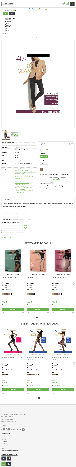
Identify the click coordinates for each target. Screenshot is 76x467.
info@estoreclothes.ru (9, 421)
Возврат (3, 448)
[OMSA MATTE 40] (38, 261)
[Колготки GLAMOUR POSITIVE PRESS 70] (63, 341)
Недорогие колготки (20, 186)
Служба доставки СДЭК (46, 183)
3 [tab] (39, 317)
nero (6, 213)
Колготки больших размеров (23, 187)
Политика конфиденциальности (10, 450)
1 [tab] (34, 317)
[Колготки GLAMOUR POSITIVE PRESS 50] (38, 341)
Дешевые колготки (20, 184)
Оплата (3, 439)
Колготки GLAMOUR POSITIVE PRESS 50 (36, 358)
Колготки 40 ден (19, 181)
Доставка (4, 436)
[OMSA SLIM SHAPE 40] (13, 261)
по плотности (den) (20, 175)
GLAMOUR (18, 160)
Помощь (3, 446)
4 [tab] (42, 317)
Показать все (24, 213)
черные (10, 213)
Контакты (4, 441)
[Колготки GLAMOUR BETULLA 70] (13, 341)
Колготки (28, 169)
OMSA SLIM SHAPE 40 (9, 277)
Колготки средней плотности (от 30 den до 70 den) (25, 177)
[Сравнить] (69, 144)
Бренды (17, 169)
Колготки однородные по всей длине (25, 172)
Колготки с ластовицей (21, 170)
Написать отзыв (6, 237)
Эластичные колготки (21, 190)
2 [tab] (37, 317)
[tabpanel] (13, 282)
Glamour (30, 190)
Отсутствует (43, 156)
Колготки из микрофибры (22, 183)
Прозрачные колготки (21, 179)
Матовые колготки (20, 173)
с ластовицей (16, 213)
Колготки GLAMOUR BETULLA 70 (12, 357)
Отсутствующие (19, 192)
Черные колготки (20, 189)
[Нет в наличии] (41, 169)
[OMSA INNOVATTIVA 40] (63, 261)
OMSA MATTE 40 (32, 277)
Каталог (22, 169)
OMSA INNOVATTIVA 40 (59, 277)
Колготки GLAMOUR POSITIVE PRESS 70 (61, 358)
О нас (3, 443)
